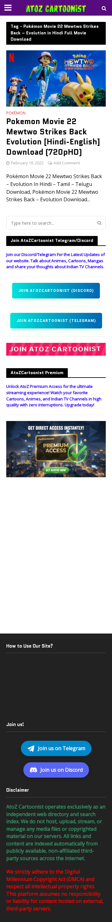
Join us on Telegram (61, 748)
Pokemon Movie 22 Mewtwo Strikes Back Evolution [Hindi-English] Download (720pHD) (53, 136)
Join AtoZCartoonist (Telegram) (56, 320)
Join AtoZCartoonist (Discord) (56, 290)
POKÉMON (16, 113)
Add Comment (67, 163)
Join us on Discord (61, 769)
